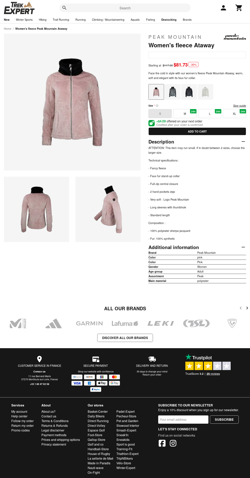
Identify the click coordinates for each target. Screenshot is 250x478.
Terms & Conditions (55, 421)
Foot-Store (95, 435)
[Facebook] (162, 443)
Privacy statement (53, 444)
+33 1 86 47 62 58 (39, 384)
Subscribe (224, 419)
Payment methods (53, 435)
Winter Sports (24, 20)
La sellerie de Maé (100, 458)
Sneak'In (122, 435)
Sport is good (125, 444)
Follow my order (22, 421)
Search (125, 7)
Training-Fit (124, 449)
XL (239, 113)
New (7, 20)
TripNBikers (124, 458)
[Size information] (157, 105)
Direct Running (98, 421)
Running (80, 20)
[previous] (241, 308)
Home (7, 28)
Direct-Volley (96, 425)
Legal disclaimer (52, 430)
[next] (247, 308)
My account (19, 411)
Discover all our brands (125, 337)
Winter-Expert (125, 467)
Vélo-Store (123, 463)
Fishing (150, 20)
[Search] (64, 8)
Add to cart (197, 131)
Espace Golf (96, 430)
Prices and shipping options (60, 439)
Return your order (152, 374)
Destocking (169, 20)
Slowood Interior (127, 425)
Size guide (239, 106)
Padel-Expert (125, 411)
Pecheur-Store (126, 416)
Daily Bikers (96, 416)
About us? (48, 411)
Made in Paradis (99, 463)
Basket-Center (98, 411)
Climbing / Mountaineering (108, 20)
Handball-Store (98, 449)
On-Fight (94, 472)
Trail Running (61, 20)
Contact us (39, 371)
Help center (19, 416)
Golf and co (96, 444)
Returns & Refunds (54, 425)
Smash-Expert (126, 430)
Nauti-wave (96, 467)
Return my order (22, 425)
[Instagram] (173, 443)
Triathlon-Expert (127, 453)
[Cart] (239, 8)
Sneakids (122, 439)
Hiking (42, 20)
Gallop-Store (96, 439)
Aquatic (135, 20)
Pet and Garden (127, 421)
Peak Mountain (175, 37)
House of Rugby (99, 453)
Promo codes (20, 430)
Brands (187, 20)
